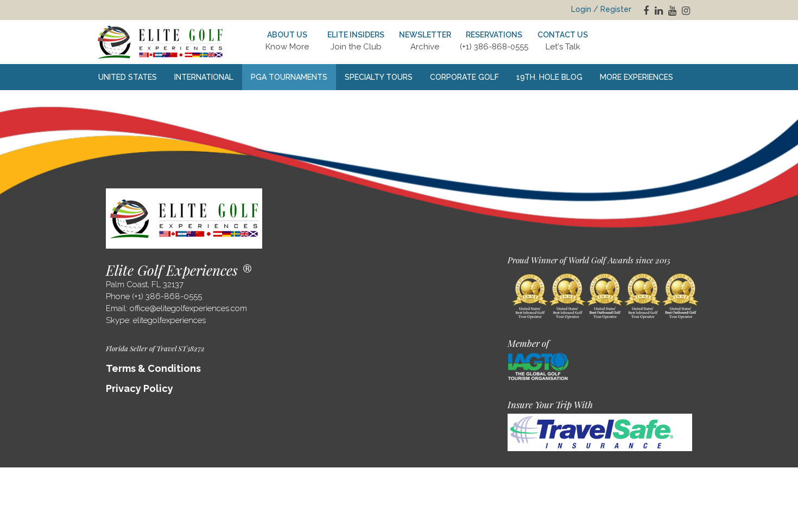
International (203, 77)
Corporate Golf (464, 77)
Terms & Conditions (153, 368)
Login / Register (601, 9)
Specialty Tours (379, 77)
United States (127, 77)
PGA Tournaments (289, 77)
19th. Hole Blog (549, 77)
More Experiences (636, 77)
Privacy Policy (139, 388)
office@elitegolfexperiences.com (188, 308)
